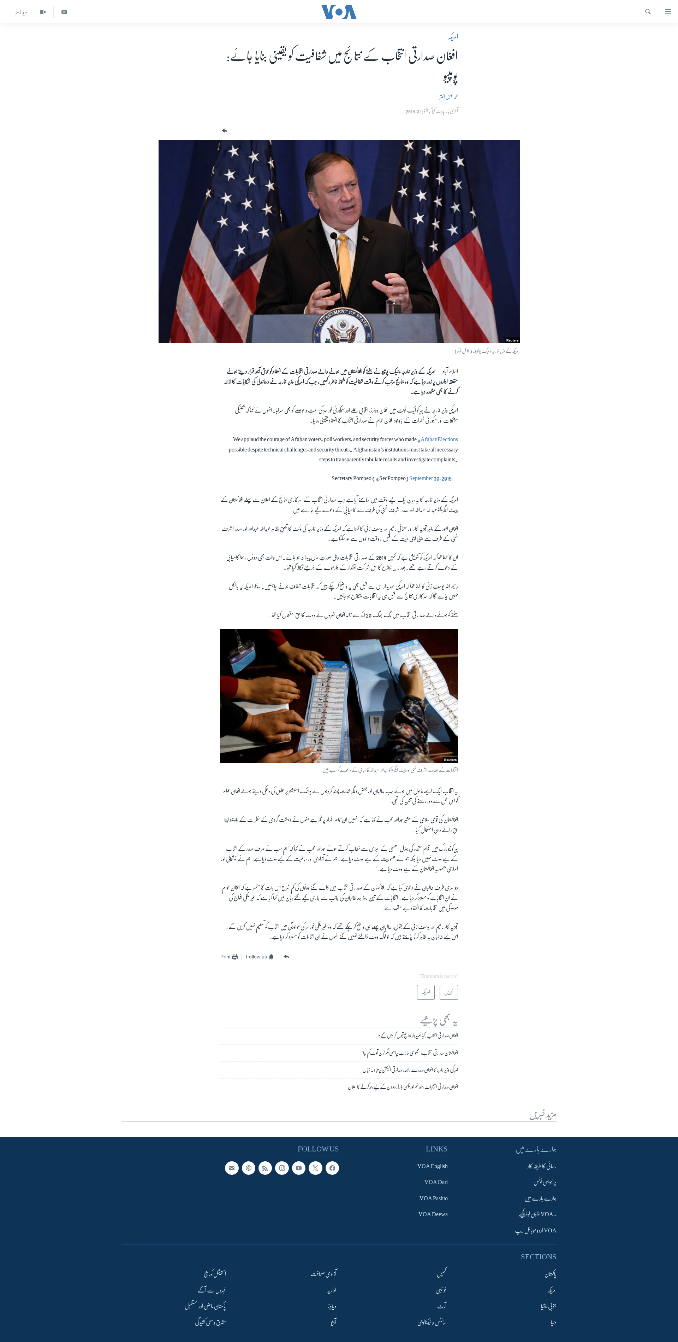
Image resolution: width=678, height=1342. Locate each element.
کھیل (441, 1274)
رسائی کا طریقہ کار (542, 1166)
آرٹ (441, 1306)
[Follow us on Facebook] (332, 1168)
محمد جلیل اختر (449, 96)
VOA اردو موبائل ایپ (536, 1230)
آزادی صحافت (323, 1274)
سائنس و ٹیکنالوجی (431, 1322)
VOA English (432, 1166)
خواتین (440, 1290)
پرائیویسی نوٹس (545, 1182)
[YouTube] (64, 12)
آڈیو (333, 1322)
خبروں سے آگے (211, 1290)
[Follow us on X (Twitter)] (315, 1168)
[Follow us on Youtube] (298, 1168)
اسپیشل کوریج (215, 1274)
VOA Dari (436, 1182)
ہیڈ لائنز (22, 12)
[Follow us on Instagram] (282, 1168)
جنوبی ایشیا (549, 1306)
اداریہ (331, 1290)
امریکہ (453, 37)
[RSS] (265, 1168)
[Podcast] (248, 1168)
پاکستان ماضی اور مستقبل (205, 1306)
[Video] (42, 12)
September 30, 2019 (430, 478)
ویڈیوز (332, 1306)
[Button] (223, 131)
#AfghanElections (437, 439)
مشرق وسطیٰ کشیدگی (210, 1322)
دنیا (554, 1322)
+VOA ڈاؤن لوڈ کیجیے (538, 1214)
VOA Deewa (433, 1214)
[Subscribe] (231, 1168)
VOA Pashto (434, 1198)
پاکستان (551, 1274)
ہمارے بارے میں (540, 1198)
